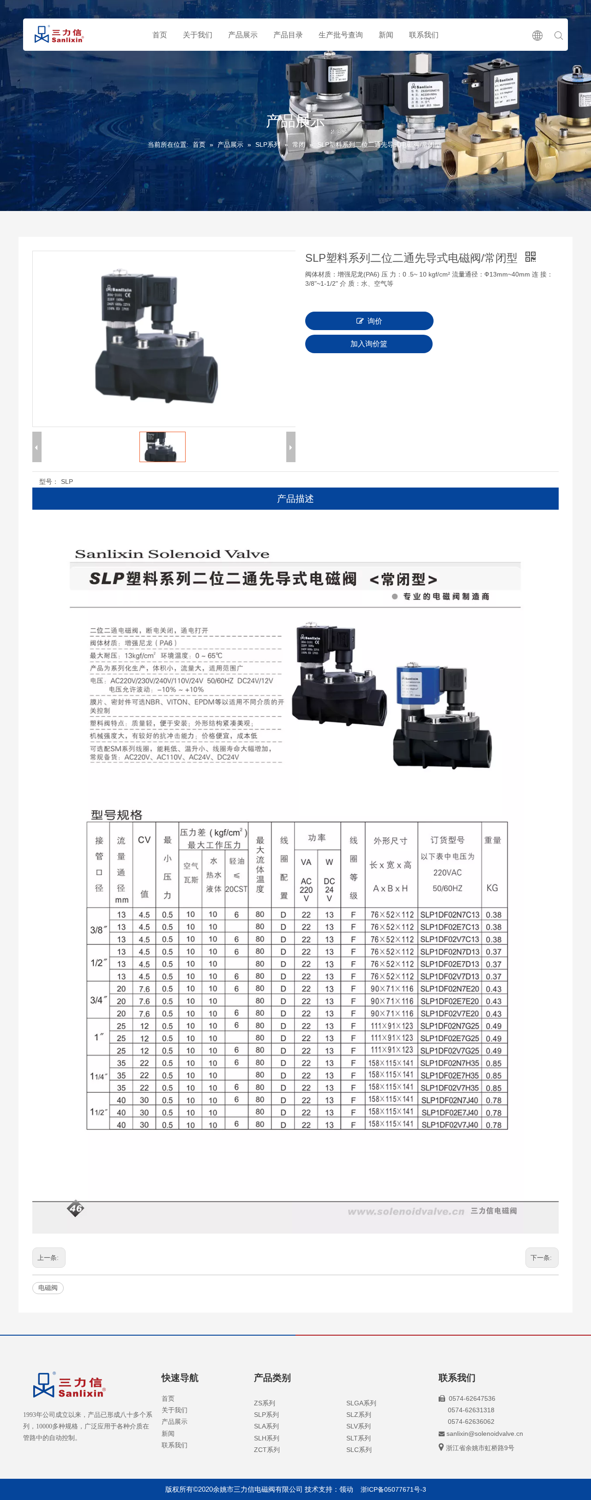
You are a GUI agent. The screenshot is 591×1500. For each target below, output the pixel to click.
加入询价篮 (368, 344)
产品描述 (295, 499)
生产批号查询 (341, 35)
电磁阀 (48, 1287)
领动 (346, 1489)
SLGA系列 (361, 1403)
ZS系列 (264, 1403)
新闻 (386, 35)
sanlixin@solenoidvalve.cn (484, 1433)
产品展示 (243, 35)
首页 (159, 35)
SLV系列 (358, 1426)
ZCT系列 (267, 1449)
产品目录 (288, 35)
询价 (375, 321)
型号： (49, 481)
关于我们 (197, 35)
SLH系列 (266, 1438)
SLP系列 (266, 1414)
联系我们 (424, 35)
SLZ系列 (358, 1414)
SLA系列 (266, 1426)
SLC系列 (359, 1449)
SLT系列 (358, 1438)
